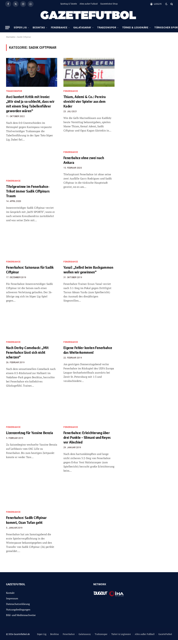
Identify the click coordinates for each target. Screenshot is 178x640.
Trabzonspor (106, 27)
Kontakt (10, 592)
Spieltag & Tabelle (68, 4)
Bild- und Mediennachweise (21, 615)
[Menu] (7, 27)
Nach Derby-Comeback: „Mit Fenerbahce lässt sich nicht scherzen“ (27, 352)
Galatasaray (82, 27)
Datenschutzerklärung (18, 604)
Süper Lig (20, 27)
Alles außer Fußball (89, 4)
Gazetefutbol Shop (109, 4)
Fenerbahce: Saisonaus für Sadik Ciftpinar (30, 269)
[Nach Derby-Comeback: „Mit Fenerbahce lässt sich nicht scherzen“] (31, 323)
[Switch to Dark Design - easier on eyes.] (166, 4)
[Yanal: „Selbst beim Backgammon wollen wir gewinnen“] (89, 243)
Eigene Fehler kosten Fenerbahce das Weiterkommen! (87, 349)
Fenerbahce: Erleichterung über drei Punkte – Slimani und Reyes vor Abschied (87, 437)
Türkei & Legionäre (135, 27)
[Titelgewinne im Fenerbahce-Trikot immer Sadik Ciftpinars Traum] (31, 162)
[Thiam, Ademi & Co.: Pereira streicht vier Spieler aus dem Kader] (89, 72)
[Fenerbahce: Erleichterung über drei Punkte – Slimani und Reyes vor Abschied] (89, 408)
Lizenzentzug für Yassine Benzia (29, 432)
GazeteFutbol (165, 634)
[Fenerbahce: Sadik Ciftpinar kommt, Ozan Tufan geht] (31, 493)
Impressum (12, 598)
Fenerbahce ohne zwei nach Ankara (83, 160)
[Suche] (171, 4)
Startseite (10, 37)
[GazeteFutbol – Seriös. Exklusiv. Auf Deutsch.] (89, 15)
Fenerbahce (59, 27)
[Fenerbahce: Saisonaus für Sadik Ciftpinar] (31, 243)
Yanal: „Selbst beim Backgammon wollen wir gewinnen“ (88, 269)
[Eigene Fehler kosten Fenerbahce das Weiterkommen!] (89, 323)
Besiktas (39, 27)
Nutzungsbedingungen (18, 609)
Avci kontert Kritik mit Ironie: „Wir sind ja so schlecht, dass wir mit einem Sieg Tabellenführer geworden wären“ (30, 103)
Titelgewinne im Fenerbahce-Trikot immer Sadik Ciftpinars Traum (28, 191)
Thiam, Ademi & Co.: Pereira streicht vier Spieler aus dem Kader (84, 101)
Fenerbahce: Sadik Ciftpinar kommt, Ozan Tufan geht (26, 519)
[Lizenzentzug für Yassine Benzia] (31, 408)
